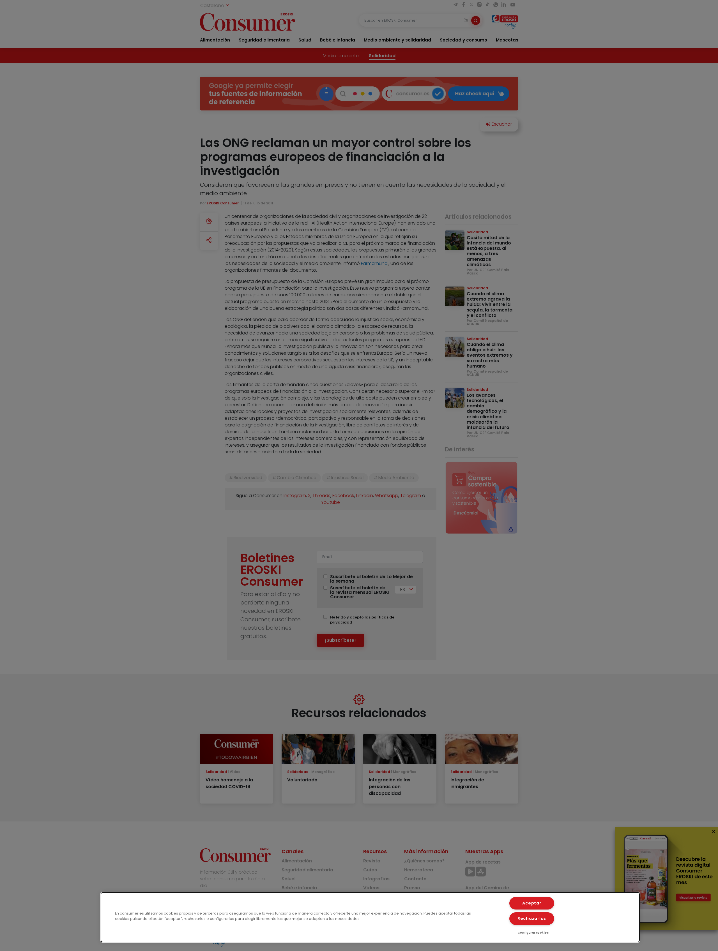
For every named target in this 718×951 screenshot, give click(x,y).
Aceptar (531, 903)
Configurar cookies (533, 932)
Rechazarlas (531, 918)
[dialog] (370, 917)
